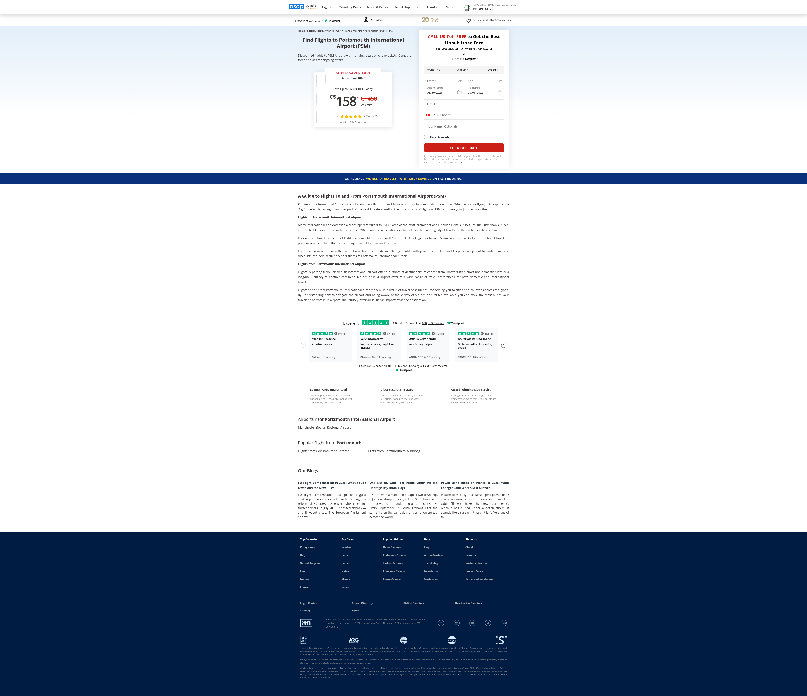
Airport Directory (362, 603)
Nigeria (304, 579)
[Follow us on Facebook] (441, 623)
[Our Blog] (503, 623)
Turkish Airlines (393, 563)
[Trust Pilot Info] (431, 20)
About (469, 547)
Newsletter (431, 571)
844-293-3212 (481, 9)
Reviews (470, 555)
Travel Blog (431, 563)
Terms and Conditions (479, 579)
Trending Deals (350, 7)
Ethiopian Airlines (394, 571)
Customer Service (476, 563)
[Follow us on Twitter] (488, 623)
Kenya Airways (392, 579)
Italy (303, 555)
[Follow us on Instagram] (457, 623)
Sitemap (305, 610)
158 (346, 100)
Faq (426, 547)
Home (301, 30)
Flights (326, 7)
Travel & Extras (377, 7)
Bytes (355, 610)
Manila (346, 579)
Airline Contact (433, 555)
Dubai (345, 571)
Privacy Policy (474, 571)
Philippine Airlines (394, 555)
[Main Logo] (302, 7)
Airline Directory (414, 603)
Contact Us (431, 579)
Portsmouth (371, 30)
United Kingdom (310, 563)
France (304, 587)
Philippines (307, 547)
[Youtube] (472, 623)
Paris (345, 555)
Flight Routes (308, 603)
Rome (345, 563)
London (346, 547)
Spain (303, 571)
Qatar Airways (392, 547)
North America (326, 30)
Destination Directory (468, 603)
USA (338, 30)
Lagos (345, 587)
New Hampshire (352, 30)
